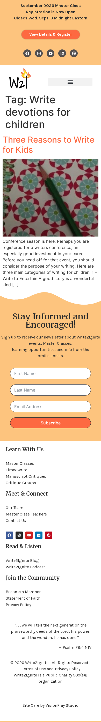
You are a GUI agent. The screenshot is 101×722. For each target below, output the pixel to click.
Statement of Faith (23, 598)
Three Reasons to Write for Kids (49, 144)
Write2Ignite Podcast (25, 566)
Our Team (14, 507)
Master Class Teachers (26, 514)
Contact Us (16, 520)
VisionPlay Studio (62, 705)
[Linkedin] (62, 53)
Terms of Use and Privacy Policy (51, 668)
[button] (70, 82)
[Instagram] (39, 53)
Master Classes (20, 463)
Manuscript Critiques (26, 476)
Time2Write (16, 469)
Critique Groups (21, 482)
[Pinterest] (74, 53)
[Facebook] (27, 53)
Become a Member (23, 591)
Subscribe (51, 422)
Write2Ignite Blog (22, 560)
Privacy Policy (18, 604)
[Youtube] (50, 53)
